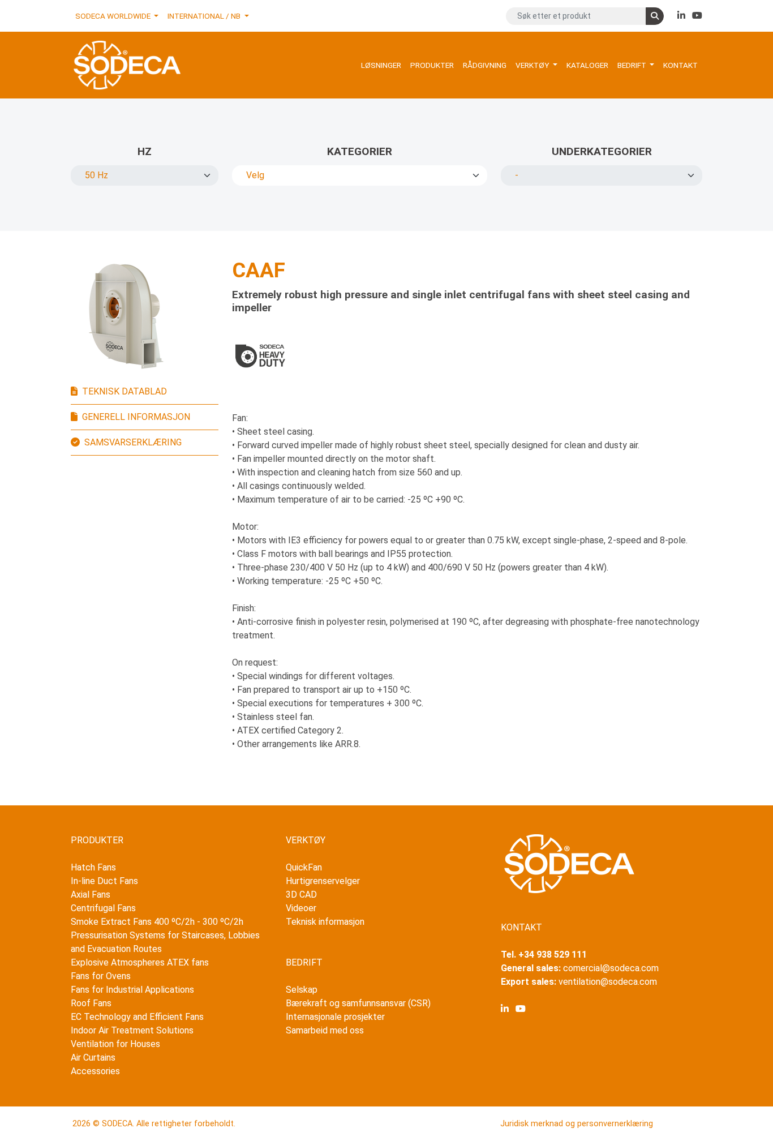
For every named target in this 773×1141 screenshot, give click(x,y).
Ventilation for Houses (115, 1044)
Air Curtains (93, 1057)
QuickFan (304, 867)
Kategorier (359, 151)
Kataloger (587, 65)
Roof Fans (91, 1003)
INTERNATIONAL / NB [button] (205, 15)
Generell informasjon (136, 416)
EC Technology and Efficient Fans (137, 1016)
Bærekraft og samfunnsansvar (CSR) (358, 1003)
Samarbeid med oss (325, 1030)
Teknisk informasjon (325, 921)
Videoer (301, 908)
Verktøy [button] (533, 65)
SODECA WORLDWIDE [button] (113, 15)
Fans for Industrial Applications (132, 989)
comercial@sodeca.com (611, 968)
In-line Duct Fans (104, 881)
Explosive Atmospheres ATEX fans (140, 962)
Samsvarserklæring (133, 442)
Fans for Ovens (101, 976)
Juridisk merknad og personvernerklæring (576, 1124)
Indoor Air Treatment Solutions (132, 1030)
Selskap (301, 989)
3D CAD (301, 894)
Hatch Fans (93, 867)
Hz (145, 151)
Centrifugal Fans (103, 908)
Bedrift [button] (632, 65)
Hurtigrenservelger (323, 881)
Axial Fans (90, 894)
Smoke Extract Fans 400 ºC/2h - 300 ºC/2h (157, 921)
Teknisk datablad (124, 391)
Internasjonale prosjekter (335, 1016)
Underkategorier (602, 151)
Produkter (432, 65)
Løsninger (381, 65)
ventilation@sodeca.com (608, 981)
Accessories (95, 1071)
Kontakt (680, 65)
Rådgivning (484, 65)
